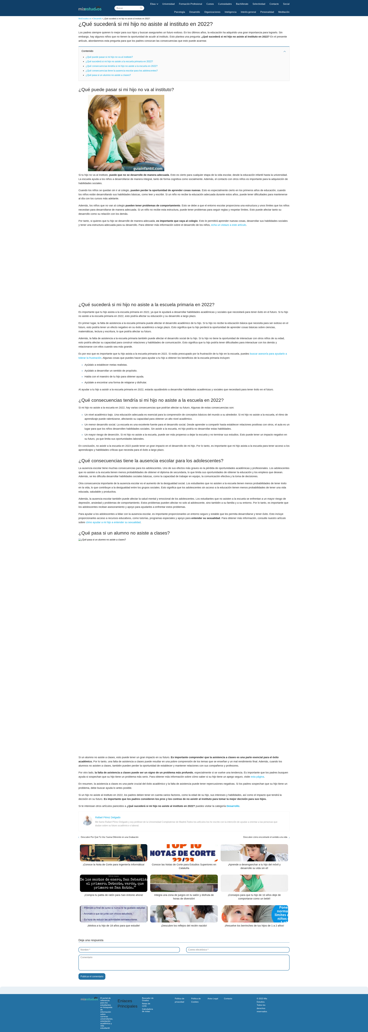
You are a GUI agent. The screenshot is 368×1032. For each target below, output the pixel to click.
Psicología (179, 12)
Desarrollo (194, 12)
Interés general (248, 12)
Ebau (153, 4)
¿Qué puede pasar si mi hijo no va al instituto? (109, 57)
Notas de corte (146, 1004)
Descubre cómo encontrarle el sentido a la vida (265, 837)
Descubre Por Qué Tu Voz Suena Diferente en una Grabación (109, 837)
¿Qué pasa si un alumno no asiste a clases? (108, 75)
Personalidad (267, 12)
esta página (257, 776)
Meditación (284, 12)
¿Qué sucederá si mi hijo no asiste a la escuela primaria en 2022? (119, 61)
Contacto (274, 4)
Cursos (210, 4)
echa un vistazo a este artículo (228, 225)
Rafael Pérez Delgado (107, 817)
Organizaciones (212, 12)
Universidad (168, 4)
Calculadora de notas (147, 1010)
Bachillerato (242, 4)
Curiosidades (225, 4)
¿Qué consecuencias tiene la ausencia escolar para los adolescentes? (122, 70)
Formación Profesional (190, 4)
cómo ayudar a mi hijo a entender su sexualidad (113, 522)
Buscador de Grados (148, 999)
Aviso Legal (213, 998)
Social (286, 4)
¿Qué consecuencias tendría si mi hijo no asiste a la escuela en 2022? (122, 66)
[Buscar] (141, 8)
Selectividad (259, 4)
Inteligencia (230, 12)
